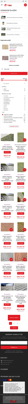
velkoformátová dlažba (14, 120)
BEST (14, 89)
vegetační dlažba (14, 114)
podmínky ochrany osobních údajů (15, 399)
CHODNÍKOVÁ (14, 100)
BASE (14, 107)
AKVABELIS (14, 102)
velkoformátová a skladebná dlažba (14, 117)
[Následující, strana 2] (14, 323)
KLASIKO (14, 96)
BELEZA (14, 108)
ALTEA (14, 105)
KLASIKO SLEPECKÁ (14, 97)
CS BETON (14, 90)
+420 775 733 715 (7, 362)
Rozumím (13, 401)
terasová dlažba (14, 122)
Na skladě (14, 83)
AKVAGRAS (14, 99)
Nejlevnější (6, 69)
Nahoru (15, 327)
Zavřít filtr (14, 73)
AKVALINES (14, 103)
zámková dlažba (14, 116)
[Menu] (2, 4)
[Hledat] (23, 1)
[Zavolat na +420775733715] (5, 1)
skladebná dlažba (14, 119)
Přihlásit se (14, 347)
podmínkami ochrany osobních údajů (14, 352)
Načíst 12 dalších (14, 317)
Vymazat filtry (14, 126)
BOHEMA (14, 110)
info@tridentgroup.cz (8, 360)
